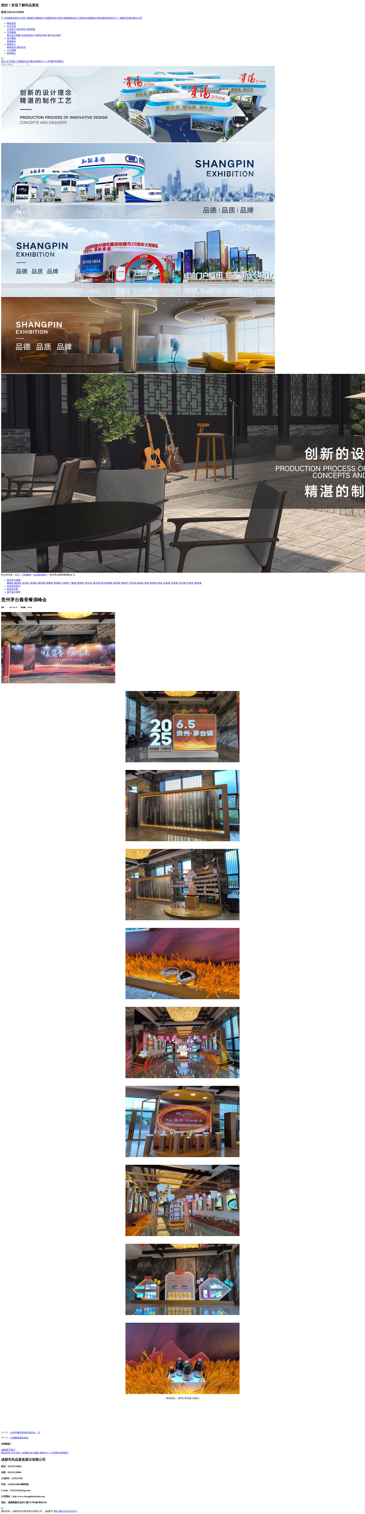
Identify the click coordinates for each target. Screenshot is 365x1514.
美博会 (33, 583)
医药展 (41, 583)
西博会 (80, 583)
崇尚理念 (21, 29)
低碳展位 (11, 41)
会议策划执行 (28, 35)
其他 (160, 583)
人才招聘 (11, 50)
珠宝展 (96, 583)
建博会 (18, 583)
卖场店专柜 (41, 35)
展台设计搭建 (14, 35)
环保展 (174, 583)
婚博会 (140, 583)
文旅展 (166, 583)
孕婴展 (49, 583)
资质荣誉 (30, 29)
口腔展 (65, 583)
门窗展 (73, 583)
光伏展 (182, 583)
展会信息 (21, 47)
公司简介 (11, 29)
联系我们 (11, 53)
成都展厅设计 (8, 1450)
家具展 (116, 583)
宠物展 (57, 583)
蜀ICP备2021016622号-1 (66, 1511)
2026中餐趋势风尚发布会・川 (25, 1432)
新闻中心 (11, 44)
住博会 (190, 583)
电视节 (124, 583)
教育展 (198, 583)
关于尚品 (11, 26)
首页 (3, 61)
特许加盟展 (106, 583)
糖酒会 (10, 583)
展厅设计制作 (54, 35)
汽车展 (132, 583)
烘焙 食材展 (151, 583)
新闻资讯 (11, 47)
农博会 (26, 583)
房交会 (88, 583)
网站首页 (11, 23)
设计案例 (11, 38)
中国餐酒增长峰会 (19, 1438)
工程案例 (11, 32)
